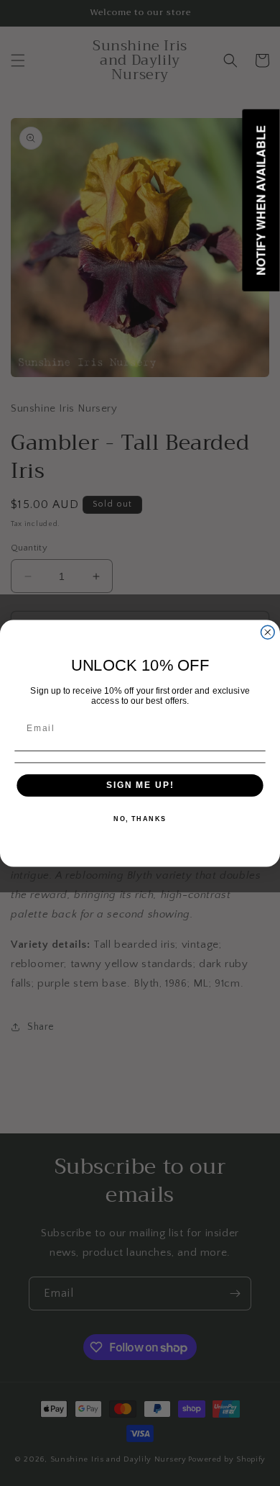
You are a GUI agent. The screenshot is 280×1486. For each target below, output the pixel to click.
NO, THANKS (140, 819)
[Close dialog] (267, 632)
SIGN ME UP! (140, 784)
